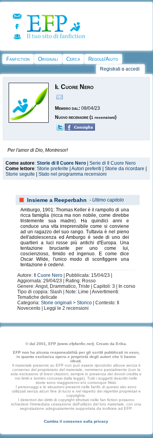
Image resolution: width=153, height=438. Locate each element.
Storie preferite (52, 168)
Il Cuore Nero (48, 275)
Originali (48, 59)
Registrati (110, 69)
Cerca (73, 59)
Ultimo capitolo (108, 200)
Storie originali (56, 302)
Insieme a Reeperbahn (57, 200)
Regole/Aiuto (103, 59)
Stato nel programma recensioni (72, 174)
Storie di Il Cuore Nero (61, 163)
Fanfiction (18, 59)
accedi (133, 69)
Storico (84, 302)
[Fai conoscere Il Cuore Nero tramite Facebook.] (80, 129)
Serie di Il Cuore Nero (112, 163)
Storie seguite (20, 174)
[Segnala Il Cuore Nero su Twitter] (60, 129)
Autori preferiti (86, 168)
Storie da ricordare (124, 168)
